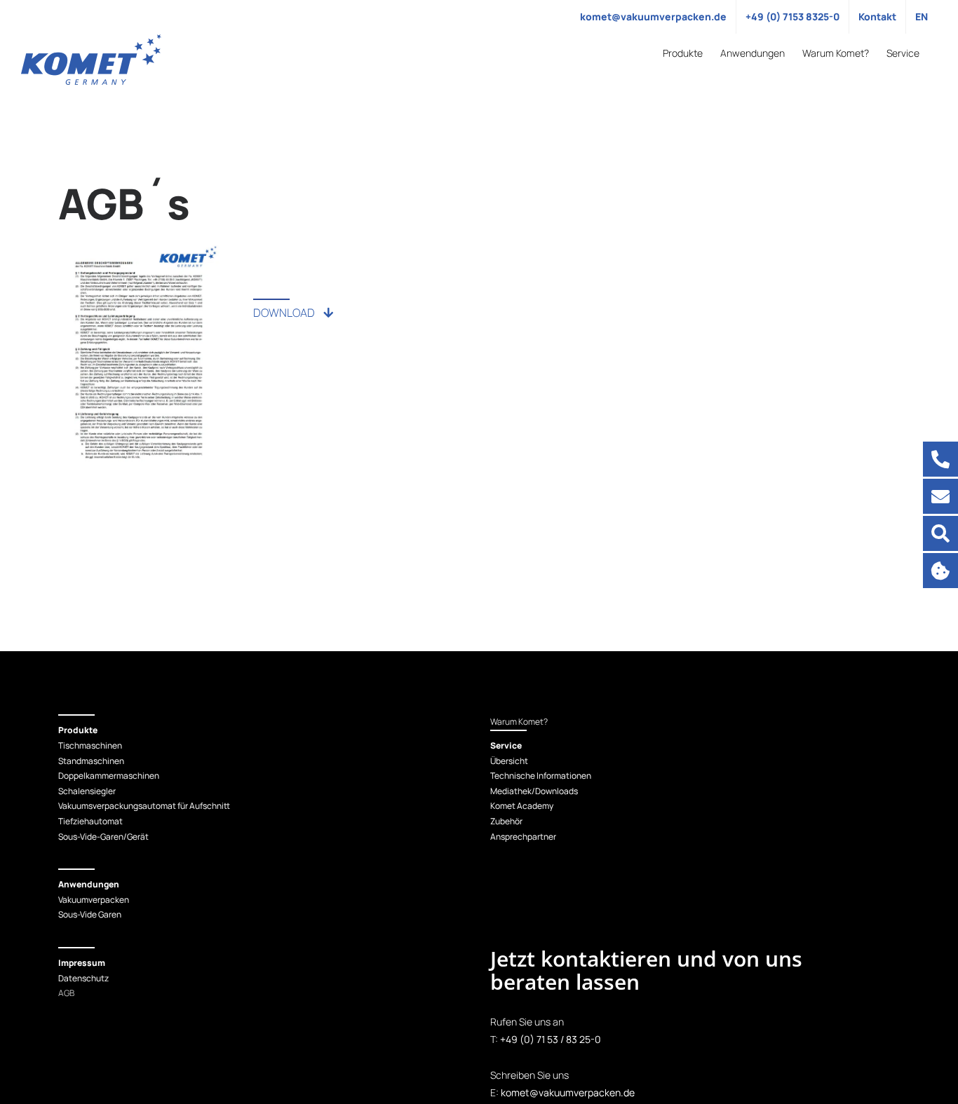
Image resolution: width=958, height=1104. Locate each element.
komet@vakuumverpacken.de (568, 1092)
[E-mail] (940, 496)
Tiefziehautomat (90, 821)
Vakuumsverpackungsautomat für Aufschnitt (144, 806)
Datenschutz (83, 978)
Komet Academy (521, 806)
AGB (66, 993)
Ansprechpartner (523, 837)
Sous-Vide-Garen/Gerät (103, 837)
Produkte (77, 730)
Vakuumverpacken (93, 900)
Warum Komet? (519, 722)
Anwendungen (88, 884)
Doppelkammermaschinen (108, 776)
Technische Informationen (540, 776)
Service (506, 745)
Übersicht (509, 761)
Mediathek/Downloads (534, 791)
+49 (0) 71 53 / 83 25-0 (550, 1039)
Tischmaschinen (90, 745)
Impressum (81, 963)
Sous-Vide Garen (89, 914)
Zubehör (506, 821)
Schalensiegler (87, 791)
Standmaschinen (91, 761)
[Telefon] (940, 459)
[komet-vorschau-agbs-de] (139, 248)
